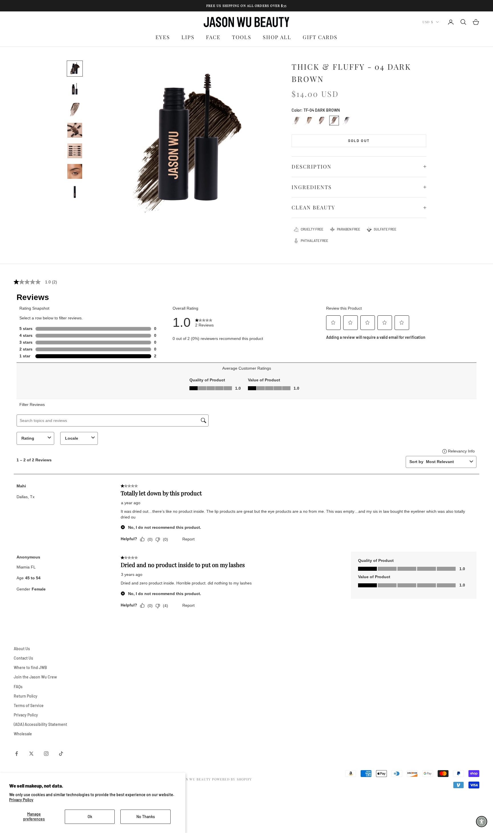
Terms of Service (29, 705)
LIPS (188, 37)
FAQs (18, 686)
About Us (22, 648)
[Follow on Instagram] (46, 753)
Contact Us (23, 658)
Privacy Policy (21, 799)
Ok (90, 816)
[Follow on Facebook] (16, 753)
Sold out (359, 140)
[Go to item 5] (75, 151)
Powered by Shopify (232, 779)
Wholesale (23, 733)
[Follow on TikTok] (61, 753)
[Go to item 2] (75, 89)
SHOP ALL (277, 37)
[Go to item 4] (75, 130)
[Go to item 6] (75, 171)
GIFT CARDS (320, 37)
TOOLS (241, 37)
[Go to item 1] (75, 69)
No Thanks (145, 816)
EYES (162, 37)
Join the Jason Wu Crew (35, 676)
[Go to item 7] (75, 192)
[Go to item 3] (75, 110)
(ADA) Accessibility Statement (40, 724)
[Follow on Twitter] (31, 753)
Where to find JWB (30, 667)
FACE (213, 37)
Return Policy (25, 696)
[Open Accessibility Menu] (481, 821)
